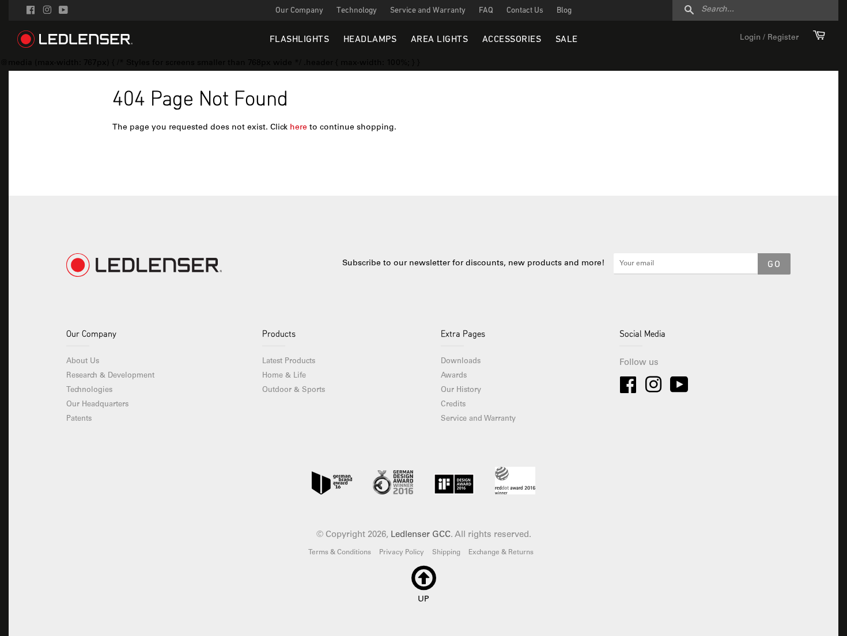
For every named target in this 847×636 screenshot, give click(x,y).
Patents (79, 419)
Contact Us (524, 10)
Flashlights (300, 39)
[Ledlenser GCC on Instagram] (47, 11)
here (298, 128)
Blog (564, 10)
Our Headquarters (97, 405)
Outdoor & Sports (293, 390)
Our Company (299, 10)
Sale (566, 39)
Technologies (89, 390)
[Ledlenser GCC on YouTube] (63, 11)
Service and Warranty (428, 10)
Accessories (512, 39)
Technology (356, 10)
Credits (453, 405)
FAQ (486, 10)
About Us (82, 361)
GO (774, 264)
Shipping (446, 552)
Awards (454, 376)
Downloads (461, 361)
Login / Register (769, 38)
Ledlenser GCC (421, 535)
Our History (461, 390)
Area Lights (439, 39)
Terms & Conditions (339, 552)
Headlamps (370, 39)
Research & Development (110, 376)
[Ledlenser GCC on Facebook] (30, 11)
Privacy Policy (401, 552)
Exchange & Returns (501, 552)
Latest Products (288, 361)
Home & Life (284, 376)
